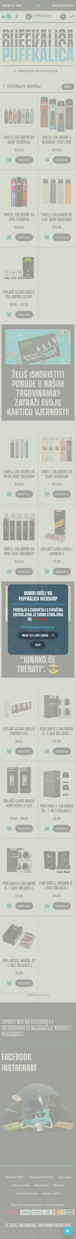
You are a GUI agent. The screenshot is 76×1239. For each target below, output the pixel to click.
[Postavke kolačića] (67, 1230)
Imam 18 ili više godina (35, 635)
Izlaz (38, 644)
